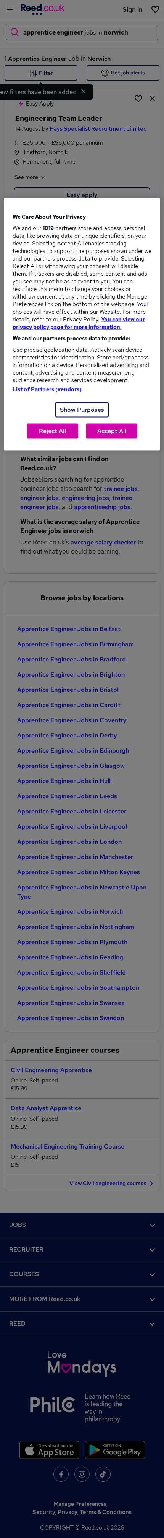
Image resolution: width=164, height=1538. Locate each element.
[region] (82, 324)
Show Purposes (82, 410)
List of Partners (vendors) (47, 389)
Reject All (52, 431)
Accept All (111, 431)
